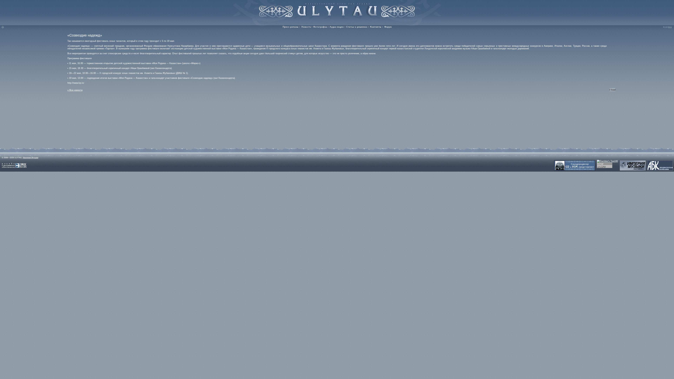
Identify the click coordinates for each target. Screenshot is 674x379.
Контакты (376, 27)
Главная (3, 27)
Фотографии (320, 27)
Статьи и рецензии (357, 27)
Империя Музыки (30, 158)
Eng (670, 27)
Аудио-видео (336, 27)
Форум (388, 27)
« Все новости (74, 90)
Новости (306, 27)
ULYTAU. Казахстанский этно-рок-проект (337, 9)
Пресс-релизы (290, 27)
